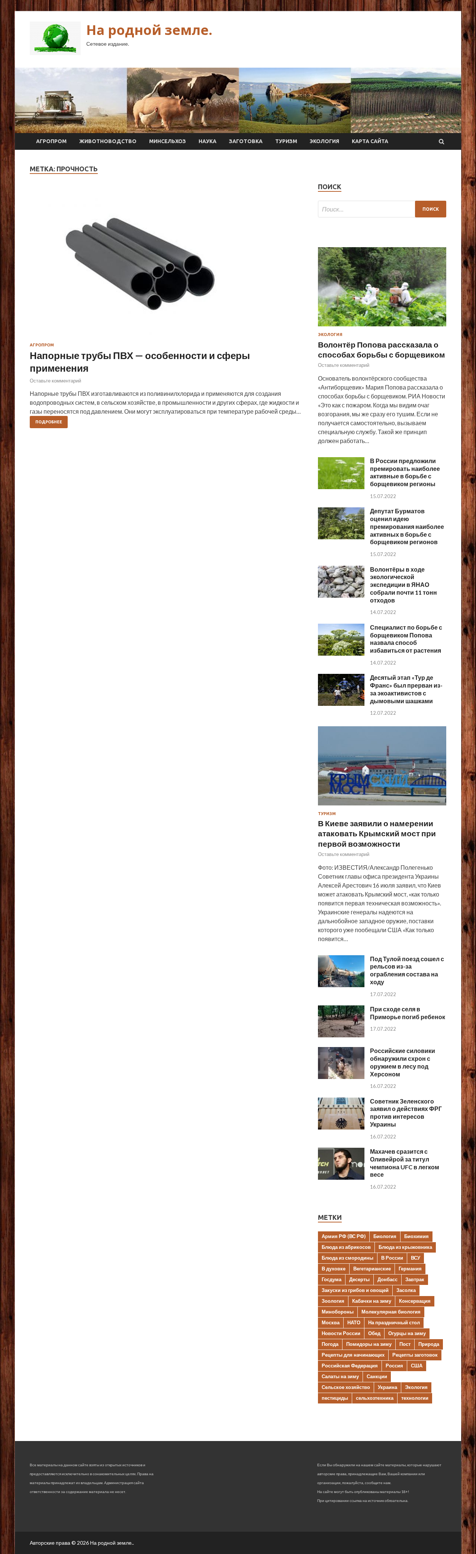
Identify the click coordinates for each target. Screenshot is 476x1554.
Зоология (333, 1301)
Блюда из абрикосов (346, 1247)
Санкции (377, 1376)
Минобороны (338, 1312)
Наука (207, 141)
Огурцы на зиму (407, 1333)
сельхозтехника (374, 1398)
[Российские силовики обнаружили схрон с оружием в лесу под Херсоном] (341, 1076)
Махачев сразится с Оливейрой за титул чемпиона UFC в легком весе (404, 1163)
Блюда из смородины (347, 1258)
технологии (414, 1398)
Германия (410, 1269)
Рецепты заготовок (415, 1355)
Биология (384, 1236)
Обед (374, 1333)
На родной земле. (149, 30)
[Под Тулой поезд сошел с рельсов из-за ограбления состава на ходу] (341, 984)
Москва (331, 1322)
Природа (428, 1344)
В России (392, 1258)
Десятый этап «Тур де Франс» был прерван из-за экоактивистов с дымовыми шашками (406, 689)
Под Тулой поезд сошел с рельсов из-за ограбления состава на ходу (407, 970)
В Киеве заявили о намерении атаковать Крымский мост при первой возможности (377, 833)
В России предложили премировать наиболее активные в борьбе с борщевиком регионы (405, 472)
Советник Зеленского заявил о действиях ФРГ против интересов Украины (406, 1113)
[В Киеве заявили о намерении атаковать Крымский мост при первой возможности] (382, 806)
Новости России (341, 1333)
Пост (405, 1344)
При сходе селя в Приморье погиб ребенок (407, 1012)
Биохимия (416, 1236)
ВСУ (415, 1258)
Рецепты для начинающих (353, 1355)
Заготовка (246, 141)
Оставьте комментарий (55, 381)
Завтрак (414, 1279)
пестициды (335, 1398)
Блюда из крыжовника (405, 1247)
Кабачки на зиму (371, 1301)
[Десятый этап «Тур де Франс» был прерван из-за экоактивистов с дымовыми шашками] (341, 703)
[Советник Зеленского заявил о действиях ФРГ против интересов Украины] (341, 1127)
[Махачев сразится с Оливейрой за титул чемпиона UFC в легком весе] (341, 1177)
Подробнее (48, 422)
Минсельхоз (167, 141)
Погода (330, 1344)
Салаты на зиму (340, 1376)
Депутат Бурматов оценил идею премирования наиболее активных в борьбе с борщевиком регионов (407, 526)
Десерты (359, 1279)
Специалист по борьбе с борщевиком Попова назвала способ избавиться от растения (406, 639)
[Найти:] (382, 209)
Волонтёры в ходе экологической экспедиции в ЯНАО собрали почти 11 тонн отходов (403, 585)
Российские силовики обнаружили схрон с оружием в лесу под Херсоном (402, 1062)
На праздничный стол (394, 1322)
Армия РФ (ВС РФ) (344, 1236)
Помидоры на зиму (369, 1344)
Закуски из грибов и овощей (355, 1290)
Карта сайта (370, 141)
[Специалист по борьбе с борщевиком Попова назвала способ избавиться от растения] (341, 653)
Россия (394, 1366)
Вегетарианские (372, 1269)
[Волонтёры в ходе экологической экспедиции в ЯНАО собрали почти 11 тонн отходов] (341, 595)
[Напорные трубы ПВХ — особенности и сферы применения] (166, 266)
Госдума (331, 1279)
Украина (387, 1387)
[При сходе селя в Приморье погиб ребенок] (341, 1034)
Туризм (286, 141)
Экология (324, 141)
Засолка (406, 1290)
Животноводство (107, 141)
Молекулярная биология (391, 1312)
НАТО (353, 1322)
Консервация (415, 1301)
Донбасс (387, 1279)
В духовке (333, 1269)
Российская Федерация (350, 1366)
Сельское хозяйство (346, 1387)
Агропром (51, 141)
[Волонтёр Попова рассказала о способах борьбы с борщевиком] (382, 327)
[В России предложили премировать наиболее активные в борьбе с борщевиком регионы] (341, 486)
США (416, 1366)
